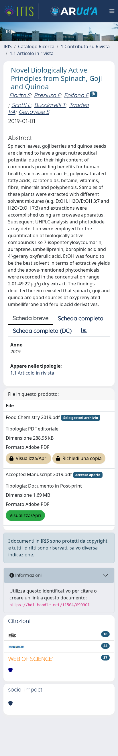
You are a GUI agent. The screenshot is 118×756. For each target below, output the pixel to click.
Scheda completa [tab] (80, 318)
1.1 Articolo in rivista (32, 53)
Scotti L (21, 104)
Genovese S (34, 111)
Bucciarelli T (50, 104)
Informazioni (28, 575)
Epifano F (76, 95)
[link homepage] (20, 11)
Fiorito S (19, 95)
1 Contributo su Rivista (85, 46)
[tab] (84, 331)
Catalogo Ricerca (36, 46)
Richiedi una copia (81, 458)
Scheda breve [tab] (30, 318)
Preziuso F (47, 95)
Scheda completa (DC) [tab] (42, 330)
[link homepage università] (74, 11)
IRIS (7, 46)
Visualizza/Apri (30, 458)
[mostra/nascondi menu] (112, 11)
